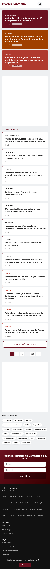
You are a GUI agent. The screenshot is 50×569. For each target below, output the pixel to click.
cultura (6, 429)
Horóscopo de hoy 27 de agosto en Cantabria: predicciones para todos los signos (25, 227)
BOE (32, 438)
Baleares (37, 496)
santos (16, 443)
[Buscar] (39, 4)
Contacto (5, 555)
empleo (28, 429)
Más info (41, 560)
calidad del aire (17, 434)
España (5, 496)
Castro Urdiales (8, 534)
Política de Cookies (9, 547)
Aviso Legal (6, 543)
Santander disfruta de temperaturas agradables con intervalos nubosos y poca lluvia (24, 175)
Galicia (24, 509)
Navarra (12, 516)
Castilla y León (40, 503)
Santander (18, 420)
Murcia (5, 516)
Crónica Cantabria (14, 3)
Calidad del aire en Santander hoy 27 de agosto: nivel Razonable (23, 19)
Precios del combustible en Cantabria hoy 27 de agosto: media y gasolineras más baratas (25, 140)
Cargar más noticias (25, 344)
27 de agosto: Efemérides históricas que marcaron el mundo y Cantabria (22, 210)
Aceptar (25, 565)
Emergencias (17, 429)
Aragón (21, 496)
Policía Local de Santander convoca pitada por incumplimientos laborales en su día (24, 314)
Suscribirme (25, 476)
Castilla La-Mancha (26, 503)
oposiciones (22, 438)
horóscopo (26, 443)
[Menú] (45, 4)
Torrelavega (6, 530)
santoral (7, 443)
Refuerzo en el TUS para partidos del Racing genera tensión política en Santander (24, 331)
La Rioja (32, 509)
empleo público (9, 438)
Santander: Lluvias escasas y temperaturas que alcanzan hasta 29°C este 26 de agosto (24, 261)
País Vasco (21, 516)
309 (32, 354)
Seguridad (37, 425)
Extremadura (15, 509)
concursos (41, 438)
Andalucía (13, 496)
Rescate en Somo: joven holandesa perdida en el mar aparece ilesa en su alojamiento (24, 60)
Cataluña (5, 509)
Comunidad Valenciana (35, 516)
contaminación (40, 429)
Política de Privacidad (10, 551)
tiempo (28, 420)
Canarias (5, 503)
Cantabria (7, 420)
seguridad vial (31, 434)
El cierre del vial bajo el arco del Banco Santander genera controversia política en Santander (24, 296)
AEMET (27, 425)
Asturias (29, 496)
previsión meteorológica (12, 425)
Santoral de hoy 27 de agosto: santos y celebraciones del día (22, 193)
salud (5, 434)
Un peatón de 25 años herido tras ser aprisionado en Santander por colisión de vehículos (24, 39)
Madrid (39, 509)
